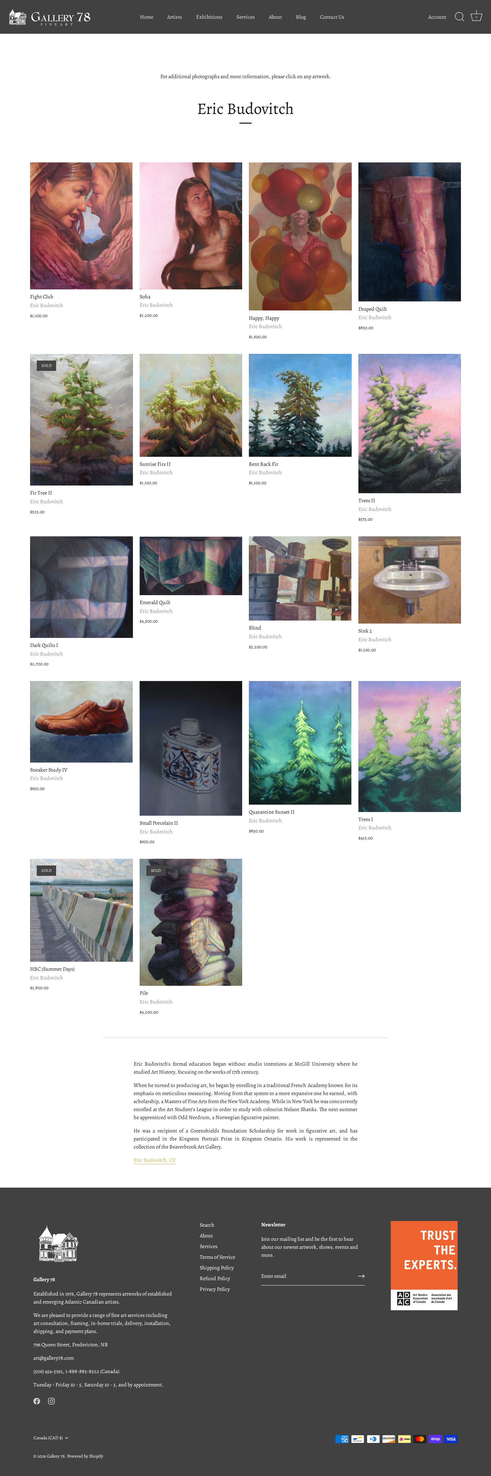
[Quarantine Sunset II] (300, 743)
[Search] (459, 17)
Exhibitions (209, 17)
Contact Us (332, 17)
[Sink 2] (409, 580)
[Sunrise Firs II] (191, 405)
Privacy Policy (215, 1289)
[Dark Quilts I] (81, 587)
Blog (301, 17)
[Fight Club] (81, 225)
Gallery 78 (56, 1456)
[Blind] (300, 578)
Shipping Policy (217, 1267)
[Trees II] (409, 423)
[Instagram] (51, 1400)
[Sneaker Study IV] (81, 721)
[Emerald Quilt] (191, 565)
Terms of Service (217, 1257)
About (275, 17)
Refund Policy (215, 1278)
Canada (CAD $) (48, 1438)
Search (207, 1225)
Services (245, 17)
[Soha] (191, 225)
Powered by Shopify (85, 1456)
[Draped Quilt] (409, 232)
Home (146, 17)
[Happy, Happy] (300, 236)
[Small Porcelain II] (191, 748)
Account (437, 17)
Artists (174, 17)
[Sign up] (361, 1276)
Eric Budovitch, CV (155, 1160)
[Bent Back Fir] (300, 405)
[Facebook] (36, 1400)
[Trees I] (409, 746)
